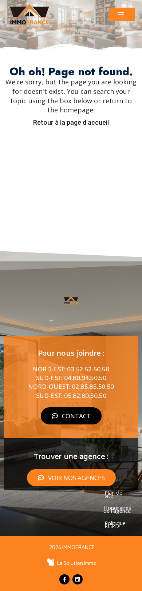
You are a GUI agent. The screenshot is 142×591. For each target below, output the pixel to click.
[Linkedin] (77, 579)
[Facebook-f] (64, 579)
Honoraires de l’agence (117, 509)
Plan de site (113, 494)
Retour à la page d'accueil (71, 122)
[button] (122, 14)
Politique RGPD (115, 524)
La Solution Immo (76, 563)
